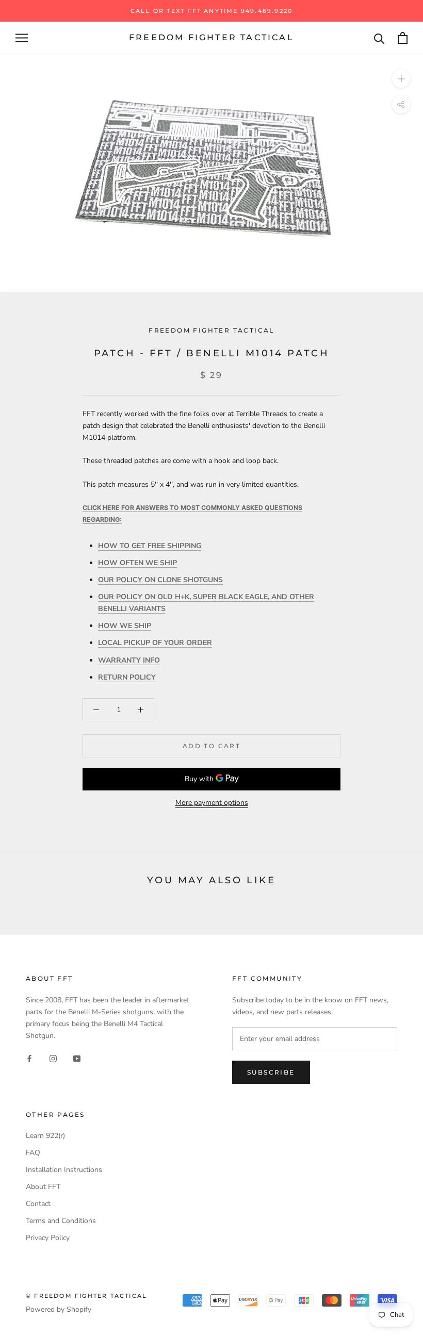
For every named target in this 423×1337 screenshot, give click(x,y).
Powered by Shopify (58, 1309)
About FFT (43, 1187)
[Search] (379, 37)
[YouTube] (76, 1058)
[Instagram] (53, 1058)
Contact (38, 1204)
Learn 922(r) (45, 1136)
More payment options (211, 802)
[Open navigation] (21, 38)
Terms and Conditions (61, 1221)
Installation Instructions (64, 1170)
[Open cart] (403, 38)
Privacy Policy (48, 1238)
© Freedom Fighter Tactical (86, 1295)
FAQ (33, 1153)
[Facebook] (29, 1058)
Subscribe (271, 1072)
